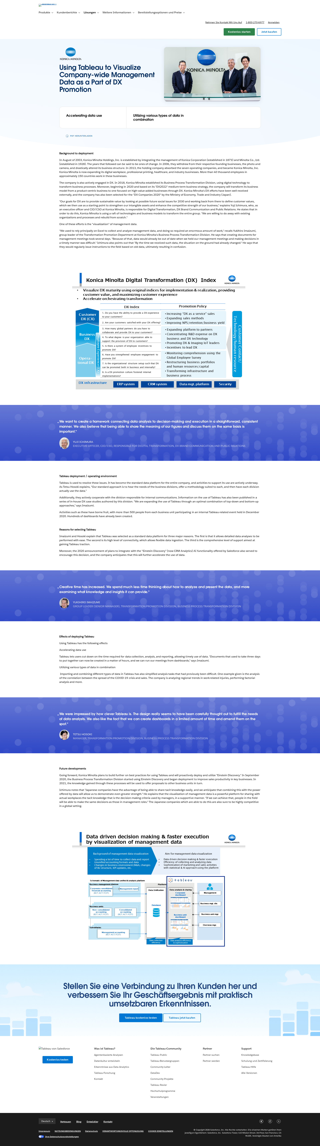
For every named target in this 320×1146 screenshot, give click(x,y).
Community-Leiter (160, 1066)
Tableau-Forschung (104, 1072)
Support (246, 1048)
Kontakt (98, 1078)
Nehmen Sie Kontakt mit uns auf (223, 22)
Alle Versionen (249, 1072)
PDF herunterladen (81, 136)
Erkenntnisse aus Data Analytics (111, 1066)
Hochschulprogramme (162, 1090)
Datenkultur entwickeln (107, 1060)
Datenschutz (91, 1131)
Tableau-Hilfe (248, 1066)
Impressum (44, 1131)
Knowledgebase (250, 1054)
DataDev (155, 1072)
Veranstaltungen (159, 1096)
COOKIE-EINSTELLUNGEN (160, 1131)
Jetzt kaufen (269, 32)
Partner (207, 1048)
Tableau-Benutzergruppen (164, 1060)
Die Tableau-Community (165, 1048)
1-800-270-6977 (255, 22)
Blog (78, 1121)
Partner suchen (211, 1054)
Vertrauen (65, 1121)
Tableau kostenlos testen (141, 1017)
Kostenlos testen (57, 1059)
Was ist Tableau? (104, 1048)
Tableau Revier (158, 1084)
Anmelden (274, 22)
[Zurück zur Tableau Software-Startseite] (53, 4)
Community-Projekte (161, 1078)
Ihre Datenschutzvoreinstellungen (62, 1136)
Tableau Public (158, 1054)
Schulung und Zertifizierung (256, 1060)
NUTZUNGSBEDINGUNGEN (68, 1131)
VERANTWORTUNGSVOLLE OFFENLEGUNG (123, 1131)
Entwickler (92, 1121)
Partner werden (211, 1060)
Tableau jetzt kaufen (182, 1017)
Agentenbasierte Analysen (108, 1054)
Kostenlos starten (239, 32)
